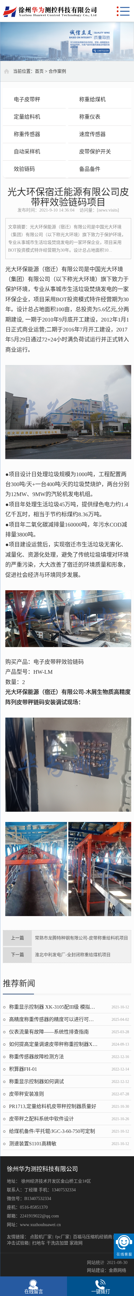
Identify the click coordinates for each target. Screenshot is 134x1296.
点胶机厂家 (41, 1236)
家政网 (76, 1243)
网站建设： (98, 1270)
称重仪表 (89, 117)
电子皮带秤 (27, 100)
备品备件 (89, 169)
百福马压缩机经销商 (92, 1236)
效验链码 (24, 169)
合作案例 (57, 71)
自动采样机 (27, 152)
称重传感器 (27, 134)
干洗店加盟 (57, 1243)
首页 (39, 71)
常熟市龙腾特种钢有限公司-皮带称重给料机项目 (81, 938)
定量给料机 (27, 117)
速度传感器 (92, 134)
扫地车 (38, 1243)
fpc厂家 (62, 1236)
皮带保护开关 (95, 152)
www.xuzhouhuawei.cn (40, 1224)
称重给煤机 (92, 100)
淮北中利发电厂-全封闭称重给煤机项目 (73, 954)
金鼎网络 (117, 1270)
